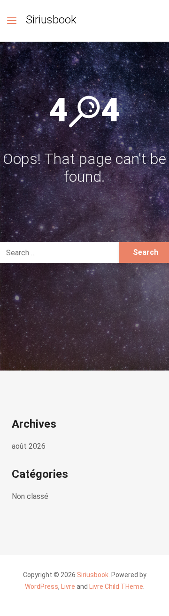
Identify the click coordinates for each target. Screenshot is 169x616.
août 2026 (29, 446)
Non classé (30, 496)
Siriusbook (51, 19)
